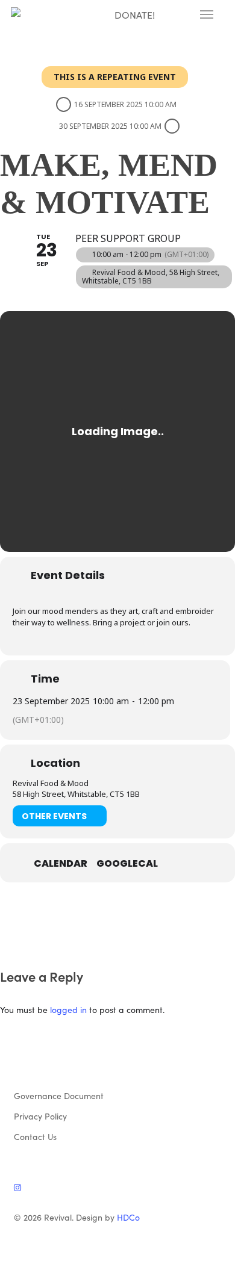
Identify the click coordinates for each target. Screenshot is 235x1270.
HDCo (128, 1217)
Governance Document (59, 1095)
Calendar (60, 863)
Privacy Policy (40, 1116)
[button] (206, 14)
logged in (68, 1009)
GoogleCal (127, 863)
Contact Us (35, 1136)
